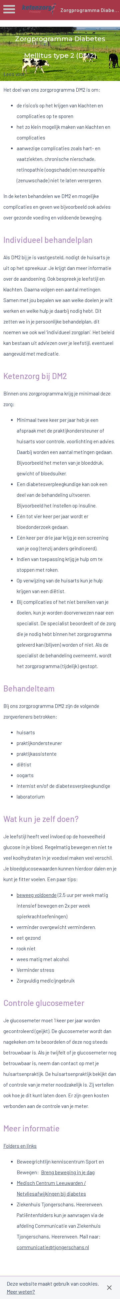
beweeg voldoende (37, 895)
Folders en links (20, 1146)
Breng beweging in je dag (68, 1172)
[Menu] (9, 11)
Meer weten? (21, 1291)
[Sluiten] (109, 1288)
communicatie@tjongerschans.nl (53, 1247)
